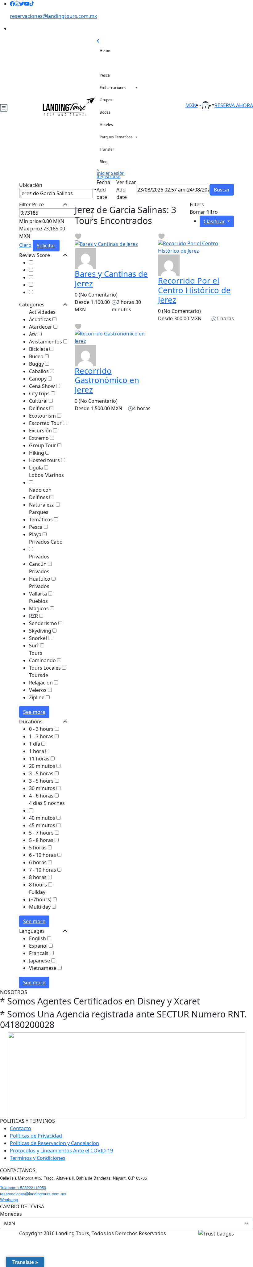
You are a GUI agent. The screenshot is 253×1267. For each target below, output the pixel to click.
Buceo (37, 356)
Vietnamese (43, 968)
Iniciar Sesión (111, 173)
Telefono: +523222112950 (23, 1187)
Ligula (36, 467)
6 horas (38, 862)
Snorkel (38, 638)
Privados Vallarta (39, 590)
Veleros (38, 690)
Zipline (37, 697)
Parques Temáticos (41, 516)
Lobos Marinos (46, 475)
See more (34, 712)
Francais (39, 953)
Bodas (105, 112)
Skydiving (40, 630)
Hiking (37, 452)
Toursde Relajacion (41, 679)
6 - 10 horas (43, 855)
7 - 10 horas (43, 869)
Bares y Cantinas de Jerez (111, 278)
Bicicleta (39, 349)
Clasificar (215, 221)
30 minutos (42, 788)
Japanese (40, 960)
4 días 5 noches (47, 803)
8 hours (38, 884)
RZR (34, 615)
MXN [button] (191, 105)
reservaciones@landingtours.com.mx (53, 16)
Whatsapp (9, 1199)
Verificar (126, 182)
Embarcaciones (113, 87)
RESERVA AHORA (233, 105)
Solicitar (46, 245)
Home (105, 50)
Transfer (107, 149)
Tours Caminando (43, 657)
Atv (33, 334)
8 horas (38, 877)
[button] (207, 105)
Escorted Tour (46, 423)
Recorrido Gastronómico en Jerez (107, 380)
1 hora (37, 751)
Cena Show (42, 386)
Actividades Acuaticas (42, 316)
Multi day (40, 906)
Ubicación (30, 185)
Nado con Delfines (40, 493)
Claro (25, 245)
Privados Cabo (46, 541)
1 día (35, 743)
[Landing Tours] (85, 258)
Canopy (38, 378)
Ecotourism (43, 415)
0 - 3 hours (42, 729)
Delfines (39, 408)
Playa (36, 534)
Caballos (39, 371)
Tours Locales (45, 667)
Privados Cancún (39, 560)
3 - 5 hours (42, 780)
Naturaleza (42, 504)
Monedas (11, 1213)
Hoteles (106, 124)
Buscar (222, 189)
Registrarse (108, 176)
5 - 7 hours (42, 832)
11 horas (40, 758)
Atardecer (41, 326)
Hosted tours (45, 460)
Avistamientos (46, 341)
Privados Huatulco (40, 575)
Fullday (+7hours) (41, 896)
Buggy (37, 363)
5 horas (38, 847)
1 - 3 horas (42, 736)
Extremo (39, 438)
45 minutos (42, 825)
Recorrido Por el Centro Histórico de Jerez (194, 290)
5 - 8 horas (42, 840)
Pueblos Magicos (39, 605)
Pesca (105, 75)
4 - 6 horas (42, 795)
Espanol (39, 945)
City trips (40, 393)
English (38, 938)
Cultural (39, 401)
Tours (104, 62)
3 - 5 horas (42, 773)
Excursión (41, 430)
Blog (103, 161)
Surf (34, 645)
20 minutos (42, 766)
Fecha (103, 182)
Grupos (106, 100)
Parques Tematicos (116, 137)
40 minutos (42, 817)
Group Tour (43, 445)
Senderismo (43, 623)
